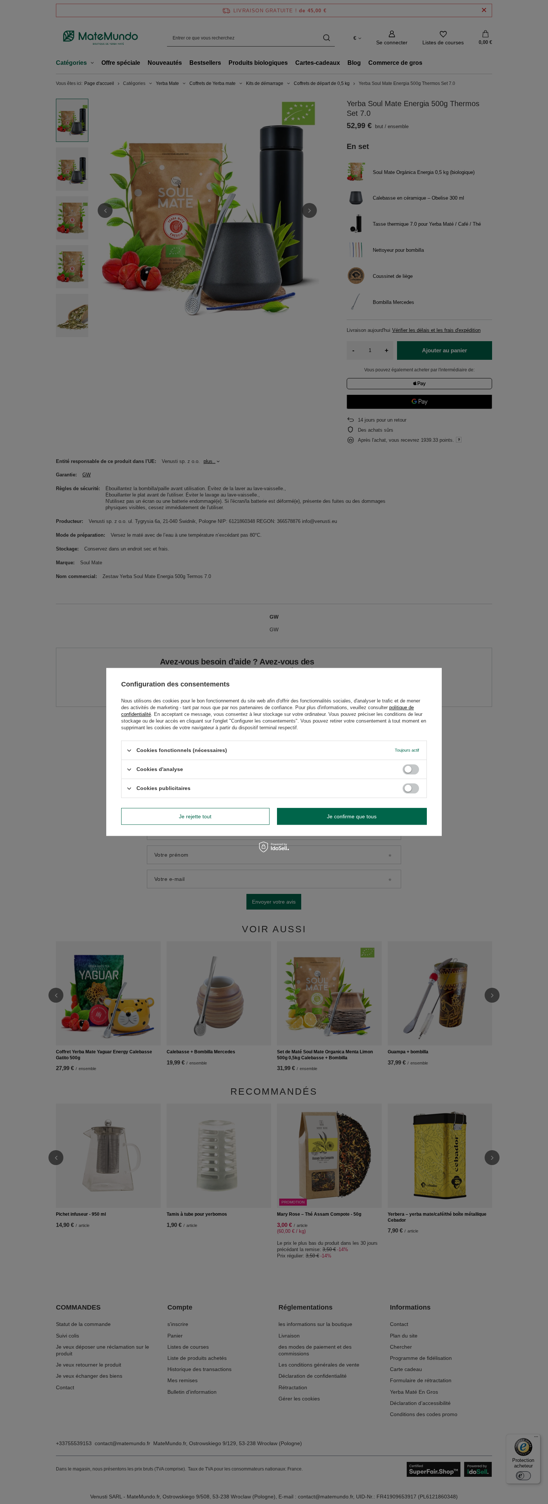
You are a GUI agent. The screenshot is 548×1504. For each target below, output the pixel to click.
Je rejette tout (195, 816)
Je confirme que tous (352, 816)
